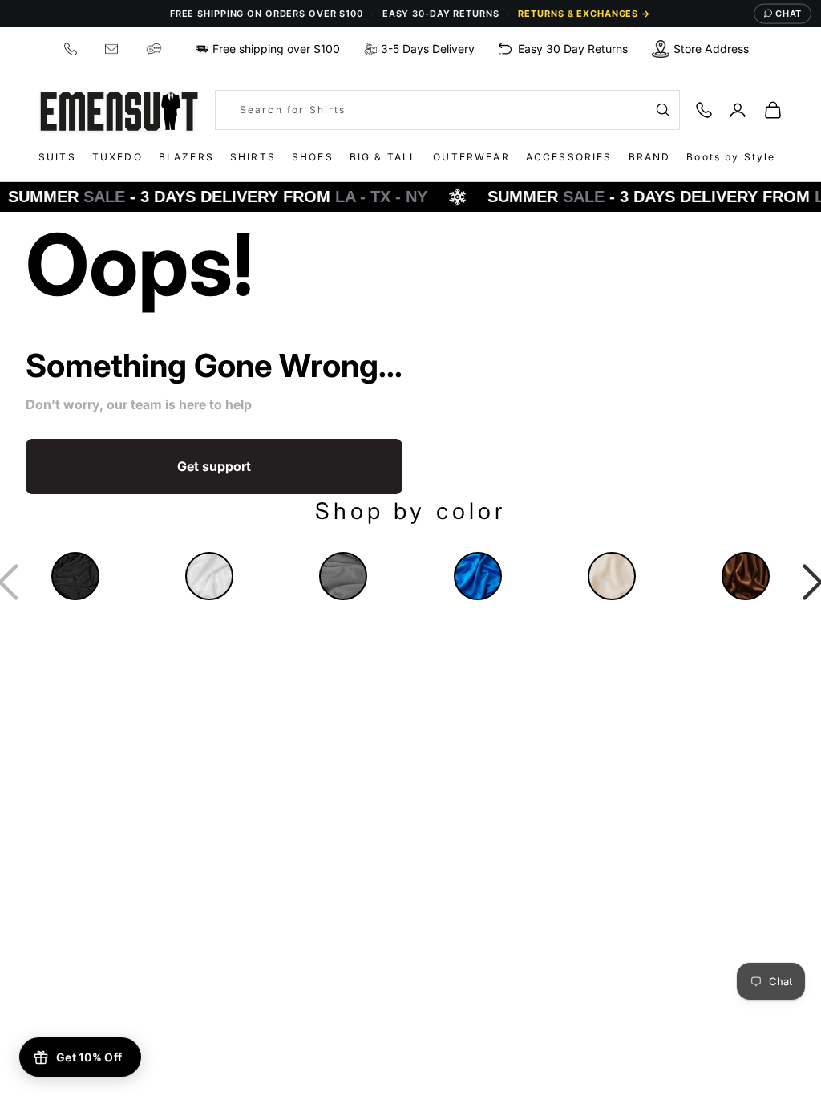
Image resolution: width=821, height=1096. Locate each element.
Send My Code (412, 694)
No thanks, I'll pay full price (413, 739)
